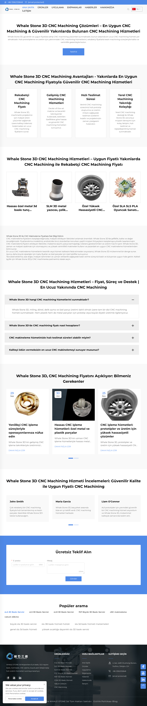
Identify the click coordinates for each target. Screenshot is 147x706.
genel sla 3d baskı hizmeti (23, 629)
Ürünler (43, 7)
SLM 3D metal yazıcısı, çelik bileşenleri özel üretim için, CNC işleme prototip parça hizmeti (56, 208)
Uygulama (58, 7)
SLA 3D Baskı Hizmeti (63, 663)
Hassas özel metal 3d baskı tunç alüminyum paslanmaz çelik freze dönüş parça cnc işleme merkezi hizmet (22, 208)
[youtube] (14, 678)
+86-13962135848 (119, 671)
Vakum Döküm (60, 684)
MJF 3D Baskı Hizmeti (63, 677)
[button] (70, 458)
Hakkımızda (107, 7)
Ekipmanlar (74, 7)
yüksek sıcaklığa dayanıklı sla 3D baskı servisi (65, 629)
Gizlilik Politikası (102, 701)
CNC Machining (60, 687)
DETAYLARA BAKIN (22, 187)
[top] (143, 686)
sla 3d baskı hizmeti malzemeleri (92, 624)
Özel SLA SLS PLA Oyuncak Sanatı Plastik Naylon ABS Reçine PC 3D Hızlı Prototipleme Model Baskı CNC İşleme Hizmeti (125, 208)
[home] (13, 9)
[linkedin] (20, 678)
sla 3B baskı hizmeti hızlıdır (56, 624)
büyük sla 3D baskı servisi (23, 624)
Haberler (91, 7)
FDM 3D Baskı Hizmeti (63, 680)
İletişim (26, 11)
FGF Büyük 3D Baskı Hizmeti (66, 673)
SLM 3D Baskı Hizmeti (63, 670)
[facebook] (8, 678)
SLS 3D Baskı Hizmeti (63, 666)
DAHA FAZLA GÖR (17, 450)
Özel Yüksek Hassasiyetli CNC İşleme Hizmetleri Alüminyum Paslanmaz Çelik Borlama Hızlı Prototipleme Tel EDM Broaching (90, 208)
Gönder (73, 579)
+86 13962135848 (15, 2)
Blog (115, 701)
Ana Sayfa (28, 7)
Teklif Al (73, 52)
